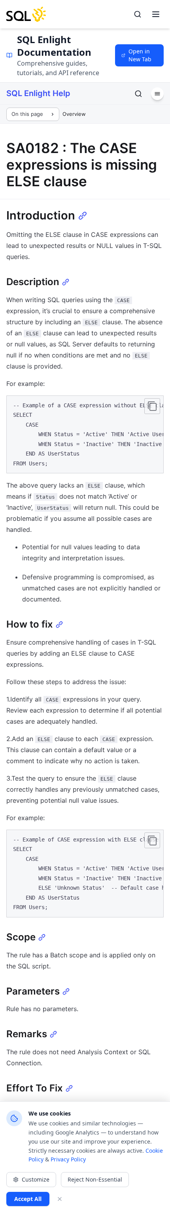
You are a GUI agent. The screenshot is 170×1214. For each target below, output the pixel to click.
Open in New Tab (139, 55)
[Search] (137, 14)
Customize (35, 1179)
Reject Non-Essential (95, 1179)
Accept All (28, 1199)
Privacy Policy (68, 1159)
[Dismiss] (59, 1199)
